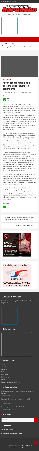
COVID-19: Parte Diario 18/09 (25, 225)
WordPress (25, 448)
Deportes (4, 369)
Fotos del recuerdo (7, 377)
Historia (3, 379)
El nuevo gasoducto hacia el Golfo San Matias (15, 407)
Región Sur (4, 374)
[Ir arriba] (36, 442)
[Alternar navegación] (3, 39)
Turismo (4, 372)
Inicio (3, 364)
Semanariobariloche (25, 92)
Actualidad (7, 79)
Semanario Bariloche (24, 445)
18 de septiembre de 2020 (10, 92)
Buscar (36, 420)
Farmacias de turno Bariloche (10, 382)
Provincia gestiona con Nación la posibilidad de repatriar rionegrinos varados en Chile (19, 218)
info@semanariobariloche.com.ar (11, 433)
